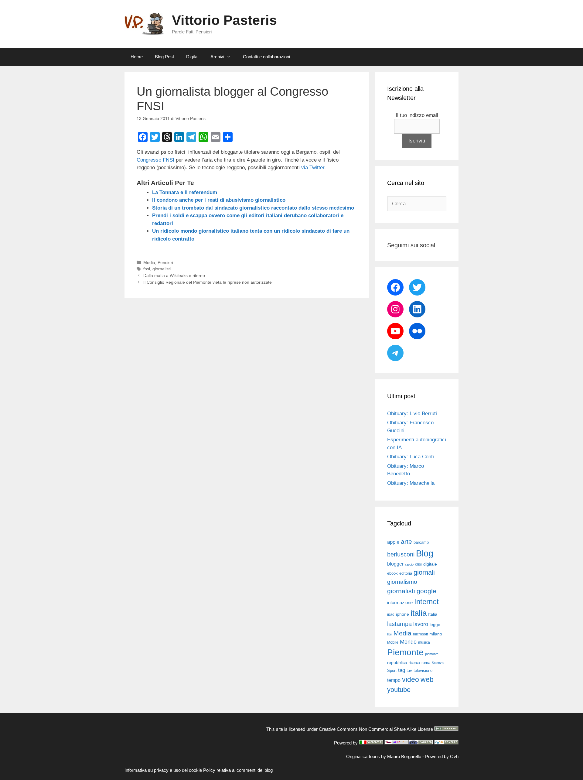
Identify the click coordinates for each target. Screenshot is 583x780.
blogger (395, 563)
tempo (394, 680)
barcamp (421, 542)
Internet (426, 601)
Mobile (392, 642)
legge (435, 624)
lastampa (399, 624)
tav (409, 670)
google (426, 591)
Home (137, 56)
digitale (430, 564)
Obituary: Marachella (411, 483)
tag (401, 670)
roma (425, 662)
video (410, 679)
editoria (405, 573)
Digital (192, 56)
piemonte (431, 654)
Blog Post (164, 56)
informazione (400, 602)
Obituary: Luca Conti (410, 457)
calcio (409, 564)
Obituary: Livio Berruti (412, 413)
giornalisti (161, 268)
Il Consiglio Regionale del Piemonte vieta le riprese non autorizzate (207, 282)
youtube (399, 689)
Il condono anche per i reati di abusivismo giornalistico (218, 200)
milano (435, 633)
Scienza (438, 663)
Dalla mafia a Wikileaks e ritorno (174, 275)
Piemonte (405, 652)
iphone (402, 614)
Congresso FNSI (155, 160)
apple (393, 542)
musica (424, 642)
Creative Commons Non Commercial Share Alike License (376, 729)
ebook (392, 573)
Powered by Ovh (442, 756)
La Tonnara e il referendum (184, 192)
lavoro (420, 624)
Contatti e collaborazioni (266, 56)
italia (419, 613)
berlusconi (400, 554)
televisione (423, 670)
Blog (424, 553)
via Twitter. (313, 167)
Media (149, 262)
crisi (418, 564)
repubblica (397, 662)
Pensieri (165, 262)
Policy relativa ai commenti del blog (238, 770)
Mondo (408, 642)
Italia (432, 614)
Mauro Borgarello (404, 756)
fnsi (146, 268)
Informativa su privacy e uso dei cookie (163, 770)
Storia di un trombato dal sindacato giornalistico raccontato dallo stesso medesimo (253, 208)
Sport (392, 670)
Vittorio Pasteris (224, 20)
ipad (390, 614)
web (427, 679)
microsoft (420, 634)
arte (406, 541)
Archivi (217, 56)
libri (389, 634)
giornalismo (402, 582)
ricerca (414, 663)
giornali (424, 572)
